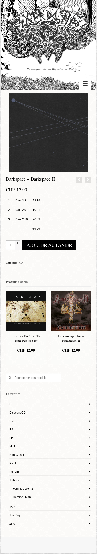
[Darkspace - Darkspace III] (88, 180)
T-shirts (14, 480)
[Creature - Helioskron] (79, 180)
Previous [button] (10, 329)
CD (21, 262)
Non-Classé (17, 455)
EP (11, 429)
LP (11, 438)
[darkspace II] (48, 132)
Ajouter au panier (49, 245)
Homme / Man (22, 497)
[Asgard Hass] (48, 36)
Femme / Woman (24, 488)
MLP (12, 446)
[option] (26, 328)
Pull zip (14, 471)
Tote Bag (15, 515)
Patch (13, 463)
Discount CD (17, 412)
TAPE (12, 506)
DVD (12, 421)
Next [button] (87, 329)
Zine (12, 523)
